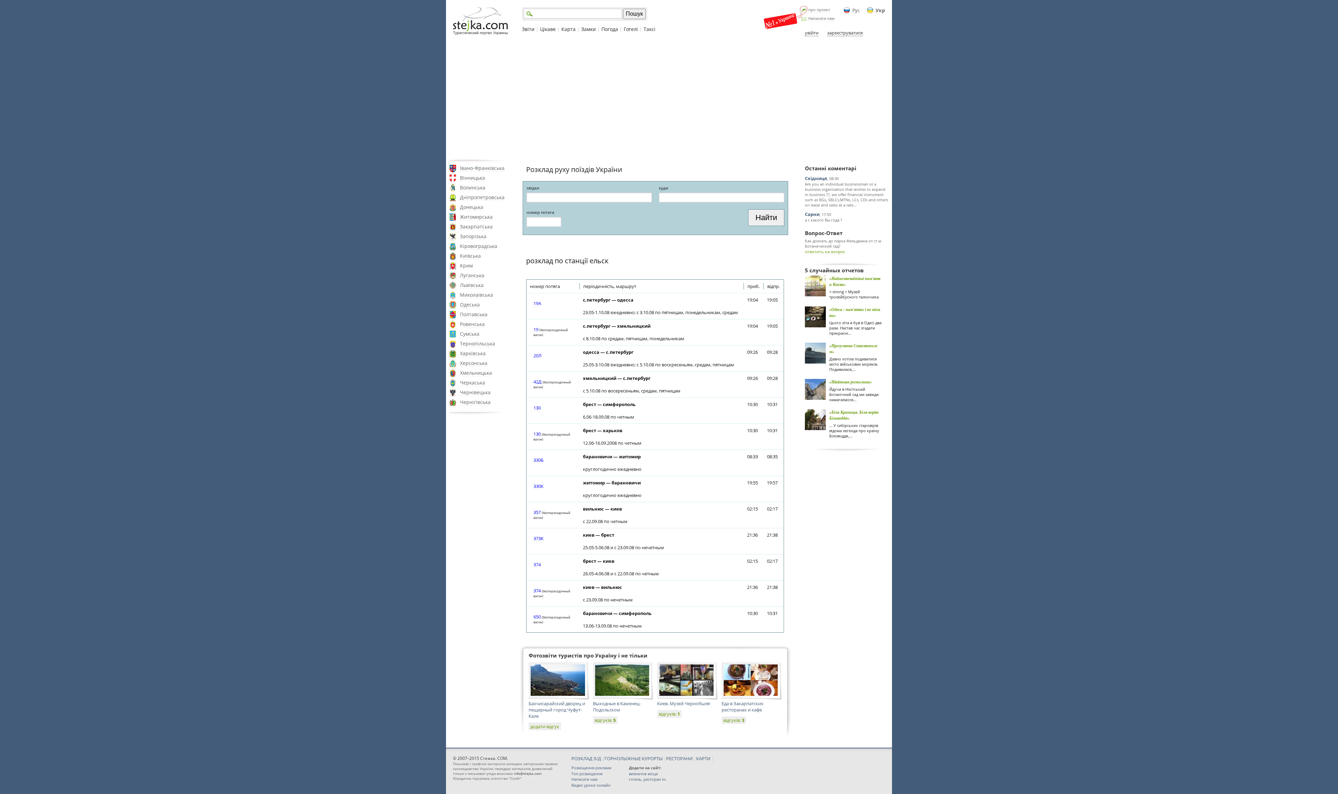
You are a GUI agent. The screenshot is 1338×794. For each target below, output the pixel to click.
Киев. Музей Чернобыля (683, 703)
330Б (538, 460)
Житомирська (476, 216)
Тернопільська (477, 343)
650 (537, 617)
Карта (568, 29)
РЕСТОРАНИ (679, 758)
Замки (588, 29)
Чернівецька (475, 392)
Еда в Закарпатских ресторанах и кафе (742, 706)
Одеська (470, 304)
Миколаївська (476, 294)
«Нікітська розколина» (850, 382)
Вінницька (472, 177)
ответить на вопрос (825, 252)
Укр (880, 10)
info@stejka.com (527, 773)
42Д (537, 382)
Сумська (469, 333)
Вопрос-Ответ (824, 232)
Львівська (472, 285)
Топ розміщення (586, 773)
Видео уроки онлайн (590, 785)
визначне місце (643, 773)
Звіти (528, 29)
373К (538, 538)
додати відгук (544, 726)
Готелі (631, 29)
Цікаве (548, 29)
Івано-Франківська (482, 168)
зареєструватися (845, 33)
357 (537, 512)
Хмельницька (476, 372)
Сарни (812, 214)
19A (537, 303)
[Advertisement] (669, 98)
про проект (819, 9)
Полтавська (473, 314)
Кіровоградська (478, 246)
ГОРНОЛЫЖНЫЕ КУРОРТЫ (634, 758)
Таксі (649, 29)
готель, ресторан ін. (648, 779)
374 (537, 564)
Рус (856, 10)
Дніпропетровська (482, 197)
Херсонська (473, 363)
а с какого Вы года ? (823, 220)
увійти (811, 33)
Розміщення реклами (591, 767)
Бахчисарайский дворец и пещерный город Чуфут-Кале (557, 709)
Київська (470, 255)
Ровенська (472, 324)
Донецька (471, 207)
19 (535, 329)
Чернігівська (475, 402)
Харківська (473, 353)
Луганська (472, 275)
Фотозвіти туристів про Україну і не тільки (588, 655)
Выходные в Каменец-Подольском (617, 706)
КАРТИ (703, 758)
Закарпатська (476, 226)
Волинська (472, 187)
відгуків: (605, 720)
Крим (466, 265)
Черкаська (472, 382)
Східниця (816, 178)
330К (538, 486)
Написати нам (821, 18)
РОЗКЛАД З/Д (586, 758)
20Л (537, 355)
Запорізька (473, 236)
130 (537, 408)
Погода (609, 29)
